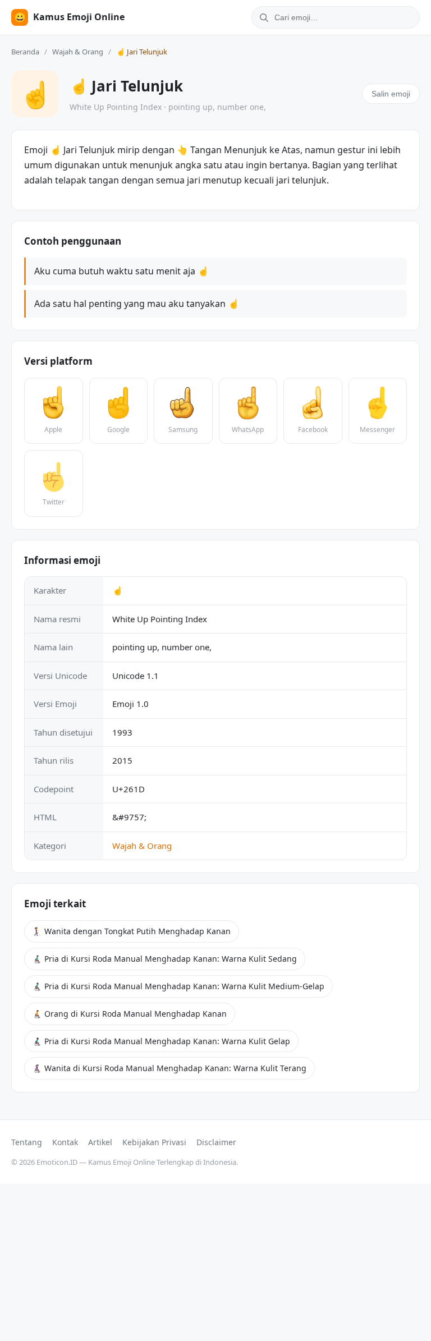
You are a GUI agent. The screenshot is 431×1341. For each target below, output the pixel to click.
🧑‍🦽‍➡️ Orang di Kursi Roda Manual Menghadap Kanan (130, 1013)
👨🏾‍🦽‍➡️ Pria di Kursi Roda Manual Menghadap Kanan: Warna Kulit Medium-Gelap (178, 986)
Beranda (25, 52)
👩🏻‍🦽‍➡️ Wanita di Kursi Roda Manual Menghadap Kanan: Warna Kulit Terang (169, 1068)
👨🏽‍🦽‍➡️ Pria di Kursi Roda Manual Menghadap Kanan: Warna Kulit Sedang (165, 958)
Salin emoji (391, 93)
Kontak (65, 1142)
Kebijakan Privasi (154, 1142)
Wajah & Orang (77, 52)
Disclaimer (216, 1142)
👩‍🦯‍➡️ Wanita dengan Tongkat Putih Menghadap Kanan (132, 931)
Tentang (26, 1142)
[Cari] (262, 17)
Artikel (100, 1142)
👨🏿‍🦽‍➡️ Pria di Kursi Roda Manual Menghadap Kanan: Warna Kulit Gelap (161, 1041)
